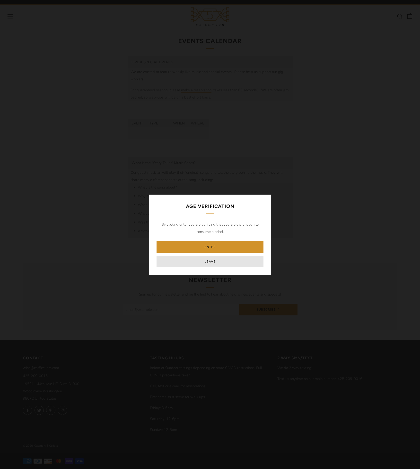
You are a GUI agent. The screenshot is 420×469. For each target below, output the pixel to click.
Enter (210, 247)
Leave (210, 261)
